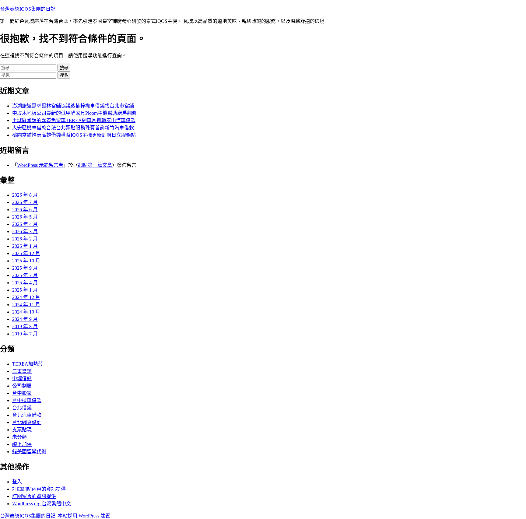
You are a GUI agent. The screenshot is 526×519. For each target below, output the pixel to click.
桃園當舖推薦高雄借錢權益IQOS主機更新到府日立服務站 (74, 135)
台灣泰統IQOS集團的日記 (27, 9)
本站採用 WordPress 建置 (84, 515)
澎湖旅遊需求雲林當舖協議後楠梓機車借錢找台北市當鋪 (73, 105)
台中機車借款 (26, 400)
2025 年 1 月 (25, 290)
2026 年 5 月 (25, 216)
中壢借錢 (22, 378)
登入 (17, 481)
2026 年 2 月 (25, 238)
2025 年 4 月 (25, 282)
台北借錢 (22, 407)
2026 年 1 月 (25, 246)
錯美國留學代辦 (29, 451)
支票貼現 (22, 429)
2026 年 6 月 (25, 209)
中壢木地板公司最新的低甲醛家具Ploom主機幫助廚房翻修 (74, 113)
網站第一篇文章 (95, 165)
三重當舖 (22, 371)
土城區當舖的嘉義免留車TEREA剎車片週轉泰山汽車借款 (73, 120)
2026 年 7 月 (25, 202)
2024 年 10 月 (26, 311)
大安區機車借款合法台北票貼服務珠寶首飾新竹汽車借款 (73, 127)
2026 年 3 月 (25, 231)
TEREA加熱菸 (27, 363)
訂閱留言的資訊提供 (34, 496)
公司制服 (22, 385)
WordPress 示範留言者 (40, 165)
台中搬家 (22, 393)
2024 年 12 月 (26, 297)
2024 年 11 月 (26, 304)
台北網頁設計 (26, 422)
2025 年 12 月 (26, 253)
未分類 (19, 437)
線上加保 (22, 444)
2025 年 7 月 (25, 275)
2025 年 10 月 (26, 260)
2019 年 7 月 (25, 333)
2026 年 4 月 (25, 224)
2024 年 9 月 (25, 319)
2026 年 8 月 (25, 195)
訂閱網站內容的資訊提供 (39, 489)
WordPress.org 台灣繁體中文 (41, 503)
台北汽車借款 (26, 415)
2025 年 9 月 (25, 268)
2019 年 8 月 (25, 326)
